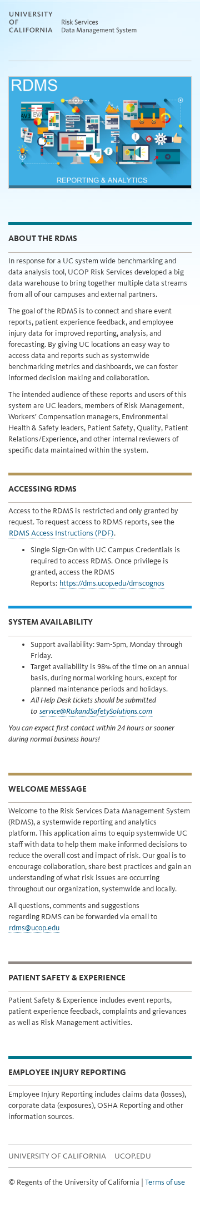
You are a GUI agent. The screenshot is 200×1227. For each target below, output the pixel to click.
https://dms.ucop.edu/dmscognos (111, 583)
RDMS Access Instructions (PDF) (61, 533)
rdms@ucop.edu (34, 927)
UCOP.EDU (132, 1156)
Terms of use (165, 1182)
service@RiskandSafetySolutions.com (95, 711)
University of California (57, 1156)
